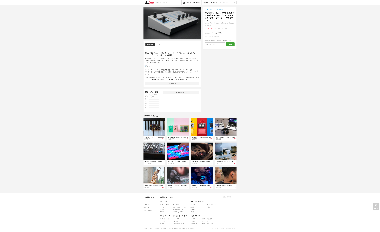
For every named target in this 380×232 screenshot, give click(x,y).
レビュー (162, 44)
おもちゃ (175, 221)
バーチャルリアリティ (179, 223)
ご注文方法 (146, 202)
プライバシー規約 (173, 228)
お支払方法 (146, 205)
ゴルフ (192, 212)
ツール (162, 223)
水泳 (208, 207)
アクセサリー (164, 221)
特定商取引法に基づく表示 (187, 228)
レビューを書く (181, 93)
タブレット (163, 207)
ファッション (194, 223)
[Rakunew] (149, 2)
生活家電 (193, 221)
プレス (145, 228)
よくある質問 (147, 210)
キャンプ (193, 205)
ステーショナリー (165, 219)
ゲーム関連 (176, 219)
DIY (208, 221)
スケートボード (211, 205)
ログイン (214, 3)
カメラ (162, 209)
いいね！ (209, 28)
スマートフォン (164, 205)
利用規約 (157, 228)
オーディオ (220, 10)
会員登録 (205, 3)
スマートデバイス (178, 209)
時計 (203, 223)
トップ (206, 10)
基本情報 (150, 44)
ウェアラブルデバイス (179, 207)
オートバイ (193, 209)
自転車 (192, 207)
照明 (203, 221)
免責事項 (163, 228)
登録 (230, 44)
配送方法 (146, 207)
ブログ (151, 228)
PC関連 (162, 212)
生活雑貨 (209, 219)
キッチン (193, 219)
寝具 (203, 219)
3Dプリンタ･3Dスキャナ (180, 212)
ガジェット (213, 10)
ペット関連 (210, 223)
